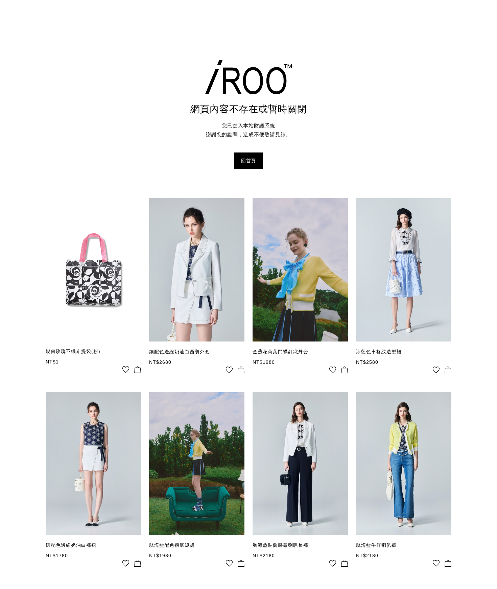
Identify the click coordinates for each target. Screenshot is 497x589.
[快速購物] (137, 369)
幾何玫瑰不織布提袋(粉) (73, 351)
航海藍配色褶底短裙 (172, 545)
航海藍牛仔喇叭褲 (376, 545)
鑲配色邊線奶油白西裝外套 (179, 351)
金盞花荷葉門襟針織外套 (280, 351)
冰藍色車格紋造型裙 (379, 351)
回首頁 (248, 160)
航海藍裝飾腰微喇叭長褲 (280, 545)
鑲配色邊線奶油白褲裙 (71, 545)
